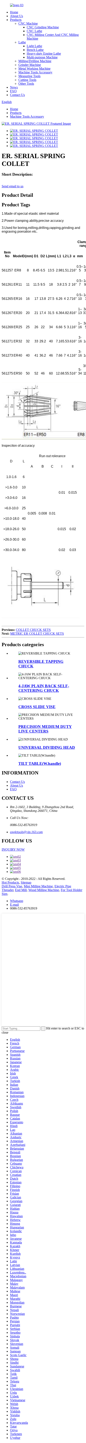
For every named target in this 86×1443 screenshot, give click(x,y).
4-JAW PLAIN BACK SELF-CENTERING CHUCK (43, 688)
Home (14, 12)
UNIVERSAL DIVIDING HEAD (46, 747)
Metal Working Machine (34, 68)
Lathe (22, 42)
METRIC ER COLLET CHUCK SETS (37, 633)
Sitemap (26, 882)
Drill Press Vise (12, 886)
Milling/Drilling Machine (34, 61)
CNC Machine (28, 23)
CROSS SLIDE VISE (37, 707)
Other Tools (26, 83)
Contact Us (17, 95)
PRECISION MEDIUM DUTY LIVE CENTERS (45, 728)
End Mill (21, 890)
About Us (16, 16)
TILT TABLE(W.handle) (39, 763)
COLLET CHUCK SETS (33, 630)
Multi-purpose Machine (42, 57)
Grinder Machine (29, 65)
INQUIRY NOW (13, 849)
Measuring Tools (29, 76)
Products (16, 19)
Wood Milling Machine (43, 890)
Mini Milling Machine (38, 886)
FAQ (13, 91)
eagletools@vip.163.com (26, 832)
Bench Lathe (35, 50)
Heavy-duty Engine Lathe (44, 53)
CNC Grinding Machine (43, 27)
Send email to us (12, 186)
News (14, 87)
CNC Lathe (34, 31)
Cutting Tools (27, 80)
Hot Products (10, 882)
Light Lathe (34, 46)
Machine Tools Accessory (35, 72)
